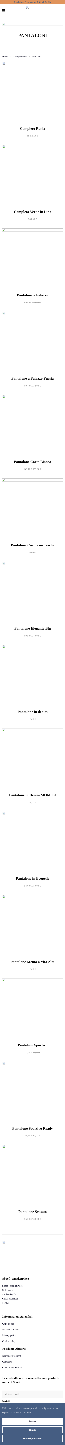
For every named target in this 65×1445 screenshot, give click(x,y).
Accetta (32, 1421)
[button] (3, 10)
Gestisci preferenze (32, 1438)
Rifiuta (32, 1430)
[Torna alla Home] (32, 10)
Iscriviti (6, 1401)
